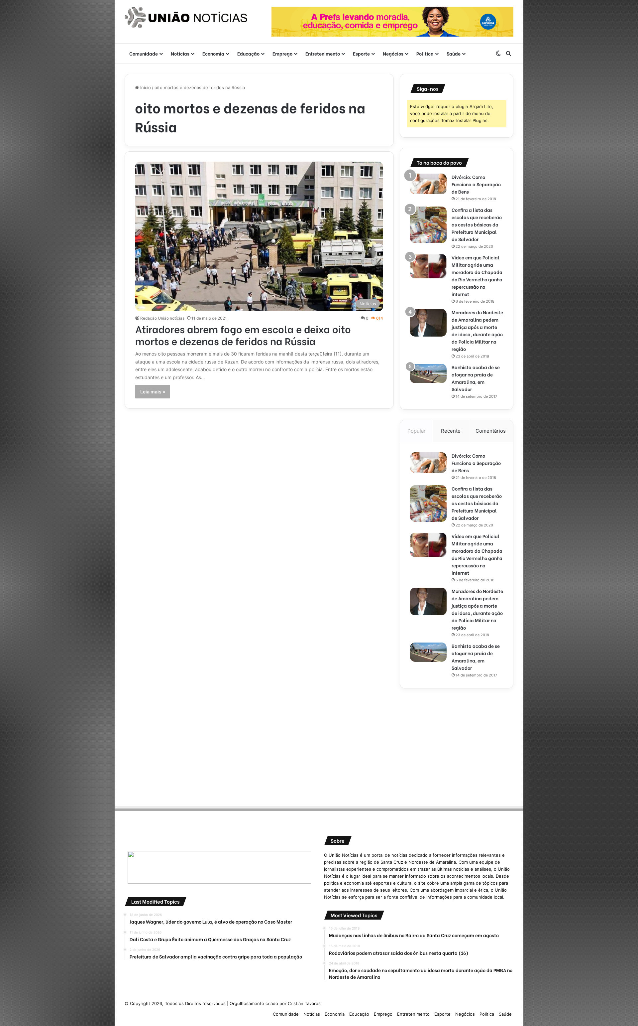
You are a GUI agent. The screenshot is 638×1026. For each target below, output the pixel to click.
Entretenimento (322, 53)
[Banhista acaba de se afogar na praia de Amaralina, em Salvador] (428, 373)
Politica (425, 53)
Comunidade (143, 53)
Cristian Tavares (304, 1003)
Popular (416, 431)
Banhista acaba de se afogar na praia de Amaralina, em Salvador (476, 378)
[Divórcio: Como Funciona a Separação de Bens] (428, 184)
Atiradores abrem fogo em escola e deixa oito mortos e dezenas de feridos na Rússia (243, 334)
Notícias (180, 53)
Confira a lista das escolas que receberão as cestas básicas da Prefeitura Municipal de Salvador (477, 224)
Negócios (393, 53)
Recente (451, 431)
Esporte (361, 53)
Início (145, 87)
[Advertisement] (456, 745)
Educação (248, 53)
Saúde (454, 53)
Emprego (282, 53)
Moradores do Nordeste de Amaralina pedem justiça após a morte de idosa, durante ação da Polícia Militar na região (477, 330)
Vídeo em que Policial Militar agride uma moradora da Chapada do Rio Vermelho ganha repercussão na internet (477, 275)
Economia (213, 53)
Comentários (491, 431)
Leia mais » (152, 391)
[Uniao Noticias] (186, 18)
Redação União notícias (162, 318)
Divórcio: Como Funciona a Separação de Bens (476, 184)
